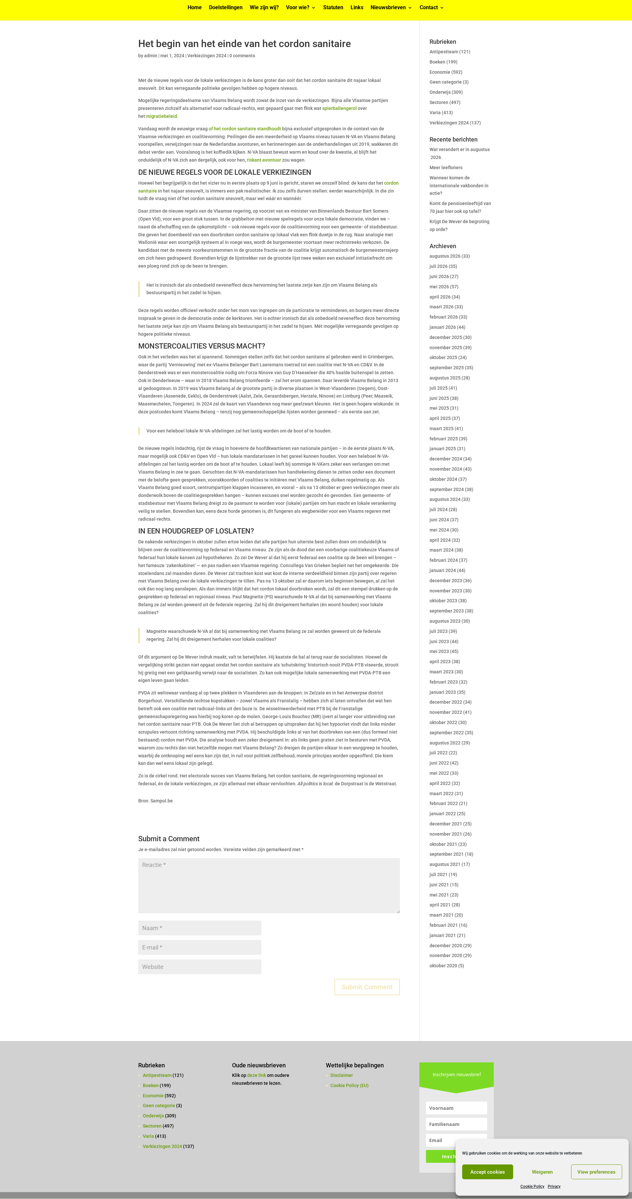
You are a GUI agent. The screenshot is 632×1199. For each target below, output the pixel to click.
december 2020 (446, 945)
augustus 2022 (445, 742)
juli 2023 (439, 631)
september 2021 (447, 854)
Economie (440, 72)
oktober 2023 (443, 600)
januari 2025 (443, 448)
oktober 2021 (443, 844)
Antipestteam (444, 51)
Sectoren (439, 102)
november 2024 (446, 469)
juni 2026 (439, 276)
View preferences (596, 1172)
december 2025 (446, 337)
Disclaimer (341, 1075)
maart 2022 (442, 793)
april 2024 (440, 540)
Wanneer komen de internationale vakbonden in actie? (459, 185)
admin (150, 55)
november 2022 (446, 712)
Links (357, 8)
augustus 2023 (445, 621)
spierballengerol (339, 108)
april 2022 (440, 783)
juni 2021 (439, 884)
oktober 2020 (443, 965)
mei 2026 (439, 286)
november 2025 (446, 347)
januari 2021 (443, 935)
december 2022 (446, 702)
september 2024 (447, 489)
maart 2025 (442, 428)
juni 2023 (439, 641)
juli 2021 (439, 874)
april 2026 (440, 297)
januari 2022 (443, 813)
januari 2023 (443, 692)
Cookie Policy (532, 1186)
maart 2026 (442, 306)
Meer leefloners (446, 167)
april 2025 (440, 418)
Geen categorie (446, 82)
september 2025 (447, 367)
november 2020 (446, 955)
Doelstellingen (226, 8)
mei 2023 (439, 651)
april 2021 (440, 904)
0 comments (242, 55)
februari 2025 (444, 438)
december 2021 (446, 823)
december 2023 (446, 580)
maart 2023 (442, 671)
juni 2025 (439, 398)
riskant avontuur (264, 160)
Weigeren (542, 1172)
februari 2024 (444, 560)
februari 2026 (444, 317)
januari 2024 (443, 570)
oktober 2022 (443, 722)
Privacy (554, 1186)
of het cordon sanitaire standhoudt (245, 128)
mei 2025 (439, 408)
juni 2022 (439, 763)
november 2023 (446, 590)
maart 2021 (442, 915)
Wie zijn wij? (264, 8)
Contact (429, 8)
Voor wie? (297, 8)
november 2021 (446, 834)
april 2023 (440, 661)
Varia (435, 112)
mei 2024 (439, 530)
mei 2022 (439, 773)
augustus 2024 (445, 499)
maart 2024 (442, 550)
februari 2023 (444, 682)
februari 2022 (444, 803)
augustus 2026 (445, 256)
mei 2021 (439, 895)
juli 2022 (439, 752)
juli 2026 (439, 266)
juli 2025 (439, 388)
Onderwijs (440, 92)
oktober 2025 (443, 357)
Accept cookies (487, 1172)
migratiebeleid (161, 116)
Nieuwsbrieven (388, 8)
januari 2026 (443, 327)
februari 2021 (444, 925)
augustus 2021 (445, 864)
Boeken (437, 62)
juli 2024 (439, 509)
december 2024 (446, 458)
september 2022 (447, 732)
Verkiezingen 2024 (206, 55)
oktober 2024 (443, 479)
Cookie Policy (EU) (349, 1085)
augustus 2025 (445, 377)
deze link (257, 1075)
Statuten (333, 8)
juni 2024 (439, 519)
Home (195, 8)
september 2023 (447, 610)
